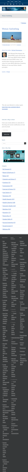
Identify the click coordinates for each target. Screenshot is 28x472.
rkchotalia (14, 398)
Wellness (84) (6, 229)
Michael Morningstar (6, 44)
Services (22, 351)
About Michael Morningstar (22, 243)
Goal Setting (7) (7, 192)
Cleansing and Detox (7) (9, 179)
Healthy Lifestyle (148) (9, 202)
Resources (22, 348)
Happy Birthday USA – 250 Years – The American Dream (5, 274)
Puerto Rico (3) (7, 216)
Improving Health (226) (9, 206)
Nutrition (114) (7, 209)
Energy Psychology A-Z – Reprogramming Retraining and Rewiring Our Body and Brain (5, 413)
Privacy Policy (22, 343)
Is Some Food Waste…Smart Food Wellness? (5, 305)
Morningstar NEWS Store (22, 337)
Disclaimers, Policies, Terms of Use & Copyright (22, 266)
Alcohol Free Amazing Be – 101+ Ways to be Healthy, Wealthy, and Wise (5, 352)
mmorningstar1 (15, 337)
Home (21, 332)
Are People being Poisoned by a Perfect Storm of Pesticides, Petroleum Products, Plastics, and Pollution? (5, 253)
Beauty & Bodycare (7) (9, 172)
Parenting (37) (7, 212)
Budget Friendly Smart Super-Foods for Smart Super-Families (5, 290)
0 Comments (19, 44)
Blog (21, 256)
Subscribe (6, 134)
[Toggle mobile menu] (25, 11)
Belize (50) (6, 176)
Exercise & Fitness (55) (9, 189)
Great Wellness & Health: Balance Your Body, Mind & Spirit (22, 321)
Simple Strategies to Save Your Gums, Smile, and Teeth (5, 449)
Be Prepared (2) (7, 169)
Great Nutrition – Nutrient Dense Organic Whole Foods (22, 291)
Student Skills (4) (7, 219)
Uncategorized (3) (8, 226)
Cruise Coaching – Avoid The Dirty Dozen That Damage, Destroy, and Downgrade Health (5, 374)
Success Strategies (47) (9, 222)
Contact (22, 259)
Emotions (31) (6, 182)
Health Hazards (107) (8, 199)
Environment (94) (7, 186)
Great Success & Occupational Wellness (22, 306)
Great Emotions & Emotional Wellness (22, 277)
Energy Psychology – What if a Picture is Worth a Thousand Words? (5, 394)
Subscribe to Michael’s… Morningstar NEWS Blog (22, 359)
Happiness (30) (7, 196)
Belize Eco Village (22, 250)
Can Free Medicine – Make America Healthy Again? (5, 318)
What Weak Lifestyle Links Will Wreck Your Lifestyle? (5, 333)
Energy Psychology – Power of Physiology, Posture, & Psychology (5, 432)
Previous (23, 23)
